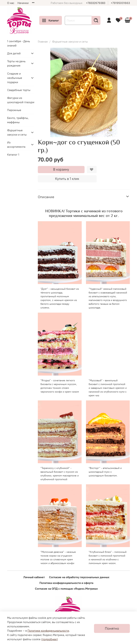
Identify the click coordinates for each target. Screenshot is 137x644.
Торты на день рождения (16, 63)
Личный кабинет (34, 577)
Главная (43, 41)
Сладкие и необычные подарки (14, 78)
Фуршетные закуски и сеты (70, 41)
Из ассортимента (16, 144)
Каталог (54, 20)
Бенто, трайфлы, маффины (18, 120)
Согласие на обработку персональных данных (79, 577)
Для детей (14, 53)
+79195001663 (120, 3)
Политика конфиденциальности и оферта (66, 583)
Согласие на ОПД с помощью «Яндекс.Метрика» (66, 588)
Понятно (112, 628)
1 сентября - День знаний (18, 43)
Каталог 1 (13, 154)
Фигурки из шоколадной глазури (20, 100)
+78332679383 (95, 3)
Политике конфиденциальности (48, 630)
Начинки (23, 3)
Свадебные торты (18, 90)
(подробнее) (49, 639)
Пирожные (14, 110)
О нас (10, 3)
